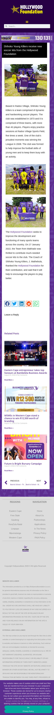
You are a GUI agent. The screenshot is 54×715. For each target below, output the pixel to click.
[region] (27, 38)
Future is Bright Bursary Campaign (23, 463)
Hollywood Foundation (21, 232)
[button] (27, 22)
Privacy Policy (28, 711)
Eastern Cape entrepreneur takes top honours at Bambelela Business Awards (25, 371)
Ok (28, 707)
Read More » (8, 380)
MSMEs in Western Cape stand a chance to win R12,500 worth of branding (21, 418)
